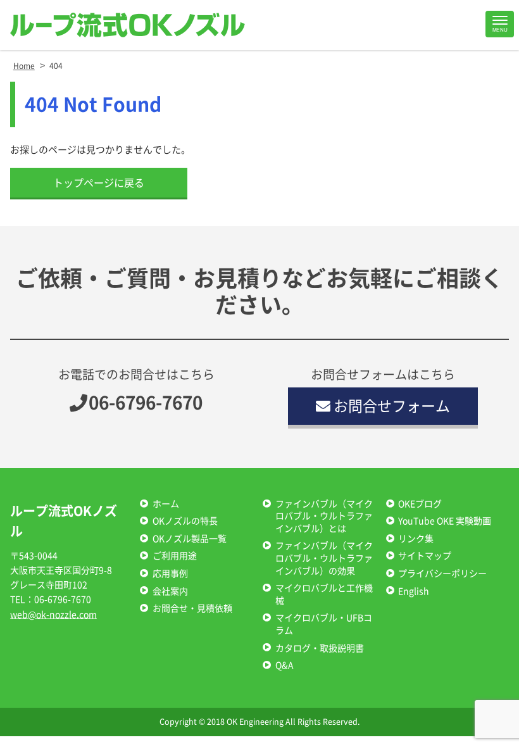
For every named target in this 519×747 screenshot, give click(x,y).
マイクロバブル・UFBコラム (323, 624)
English (413, 591)
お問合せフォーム (392, 406)
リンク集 (416, 538)
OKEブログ (420, 503)
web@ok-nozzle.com (53, 614)
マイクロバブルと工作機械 (324, 594)
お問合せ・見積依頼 (192, 608)
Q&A (284, 665)
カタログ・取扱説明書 (319, 648)
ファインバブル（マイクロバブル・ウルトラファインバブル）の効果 (324, 558)
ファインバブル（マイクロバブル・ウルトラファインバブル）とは (324, 516)
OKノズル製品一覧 (190, 538)
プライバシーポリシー (442, 573)
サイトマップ (424, 555)
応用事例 (170, 573)
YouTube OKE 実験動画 (444, 521)
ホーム (166, 503)
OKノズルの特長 (185, 521)
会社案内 (170, 591)
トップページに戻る (98, 183)
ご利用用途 (175, 555)
